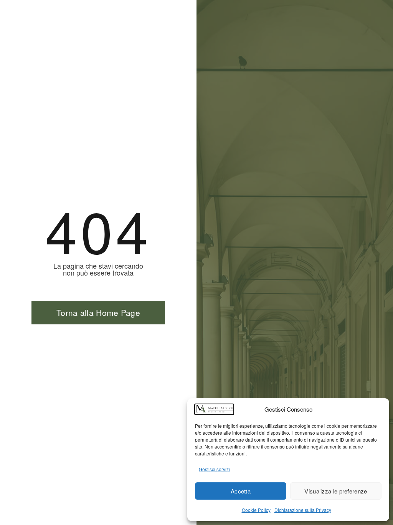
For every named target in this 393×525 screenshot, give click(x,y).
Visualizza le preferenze (335, 491)
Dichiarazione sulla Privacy (302, 510)
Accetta (241, 491)
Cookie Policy (256, 510)
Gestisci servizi (214, 469)
